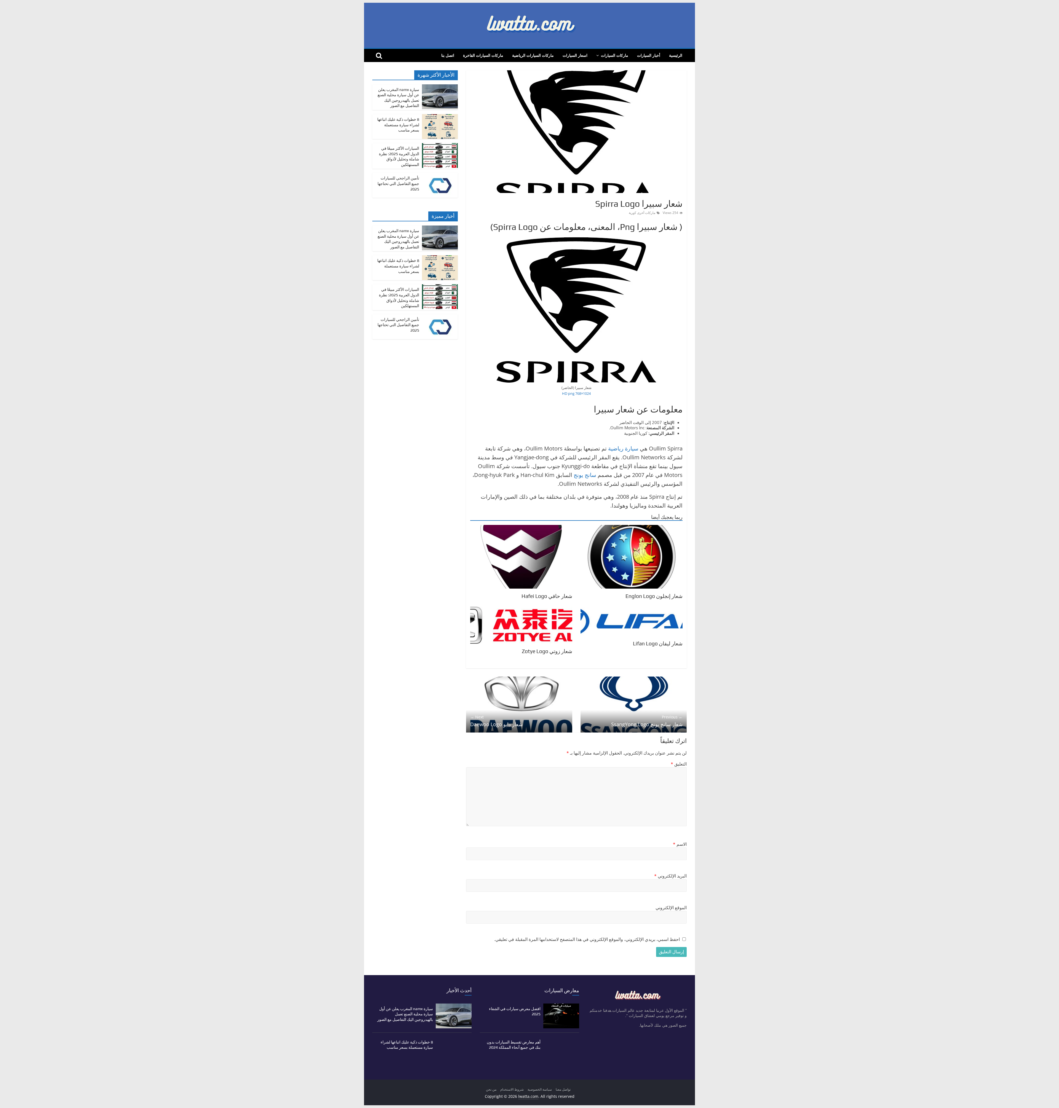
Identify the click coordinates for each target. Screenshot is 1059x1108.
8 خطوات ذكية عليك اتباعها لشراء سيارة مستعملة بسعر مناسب (398, 124)
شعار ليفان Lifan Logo (658, 643)
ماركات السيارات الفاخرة (483, 55)
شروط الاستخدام (512, 1089)
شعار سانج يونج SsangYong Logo (647, 720)
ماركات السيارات (614, 55)
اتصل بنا (447, 55)
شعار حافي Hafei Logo (547, 596)
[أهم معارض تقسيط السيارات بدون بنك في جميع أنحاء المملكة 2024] (561, 1039)
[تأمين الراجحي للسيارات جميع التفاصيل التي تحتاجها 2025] (440, 175)
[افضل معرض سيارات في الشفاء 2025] (561, 1006)
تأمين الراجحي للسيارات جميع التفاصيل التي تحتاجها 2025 (398, 183)
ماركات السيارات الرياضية (533, 55)
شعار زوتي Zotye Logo (547, 651)
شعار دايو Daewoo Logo (496, 720)
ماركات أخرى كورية (642, 212)
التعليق (679, 764)
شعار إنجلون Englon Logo (654, 596)
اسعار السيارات (575, 55)
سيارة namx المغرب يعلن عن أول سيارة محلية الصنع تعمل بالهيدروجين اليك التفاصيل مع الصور (405, 1014)
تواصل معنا (563, 1089)
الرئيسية (675, 55)
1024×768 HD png (576, 393)
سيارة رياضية (623, 448)
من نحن (491, 1089)
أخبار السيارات (648, 55)
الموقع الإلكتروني (671, 908)
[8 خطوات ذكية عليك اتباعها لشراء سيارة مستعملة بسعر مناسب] (440, 117)
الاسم (680, 844)
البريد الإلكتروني (670, 876)
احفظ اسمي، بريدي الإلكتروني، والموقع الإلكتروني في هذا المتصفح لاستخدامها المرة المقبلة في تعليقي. (587, 939)
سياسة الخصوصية (540, 1089)
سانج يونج (585, 475)
